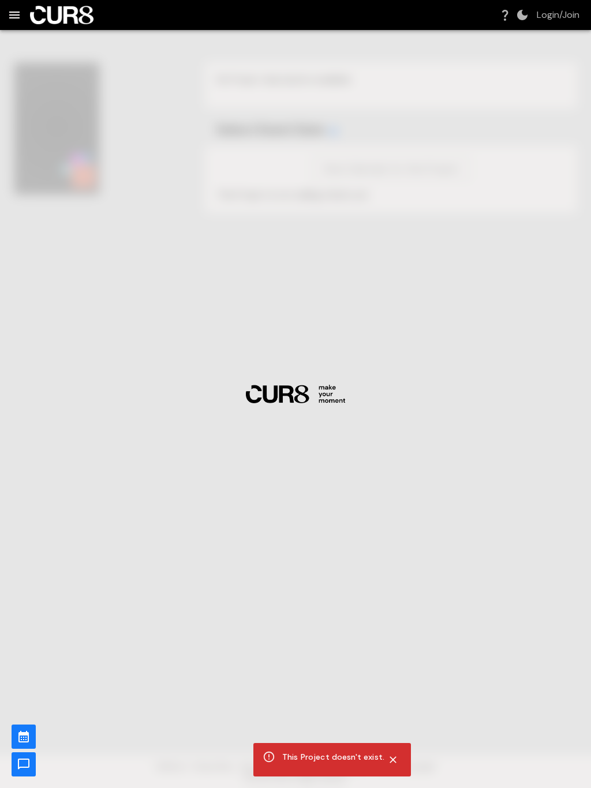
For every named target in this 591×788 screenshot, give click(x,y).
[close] (393, 759)
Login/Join (558, 15)
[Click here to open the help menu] (505, 15)
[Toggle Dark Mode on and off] (522, 15)
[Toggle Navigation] (14, 15)
